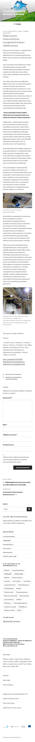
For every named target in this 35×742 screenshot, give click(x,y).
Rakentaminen (12, 379)
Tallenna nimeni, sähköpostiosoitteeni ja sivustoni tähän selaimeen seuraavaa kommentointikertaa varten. (16, 459)
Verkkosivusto (8, 445)
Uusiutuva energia (10, 607)
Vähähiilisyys (22, 607)
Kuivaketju (26, 581)
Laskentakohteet (10, 585)
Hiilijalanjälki (7, 541)
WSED (19, 610)
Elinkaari (6, 570)
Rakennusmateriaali (10, 596)
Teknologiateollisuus (20, 603)
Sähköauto (7, 603)
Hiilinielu (6, 578)
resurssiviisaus (9, 599)
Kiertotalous (7, 548)
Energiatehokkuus (14, 374)
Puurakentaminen (22, 592)
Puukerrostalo (8, 592)
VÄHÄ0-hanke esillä (9, 556)
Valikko (18, 24)
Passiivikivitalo (9, 588)
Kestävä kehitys (17, 578)
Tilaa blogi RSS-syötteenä (11, 621)
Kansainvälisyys (8, 544)
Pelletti (18, 588)
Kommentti (7, 398)
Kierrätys (7, 581)
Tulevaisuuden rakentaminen (14, 13)
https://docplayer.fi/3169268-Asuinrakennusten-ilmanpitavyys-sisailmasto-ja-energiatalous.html (14, 362)
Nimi (5, 425)
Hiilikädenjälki (18, 574)
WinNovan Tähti (9, 610)
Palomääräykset (23, 585)
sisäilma (18, 599)
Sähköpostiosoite (10, 435)
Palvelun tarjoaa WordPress (12, 737)
